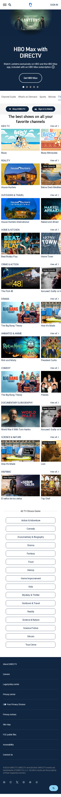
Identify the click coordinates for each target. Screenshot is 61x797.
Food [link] (30, 561)
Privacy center (9, 694)
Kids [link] (31, 586)
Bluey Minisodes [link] (49, 152)
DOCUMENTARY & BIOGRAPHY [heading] (17, 402)
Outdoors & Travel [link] (31, 603)
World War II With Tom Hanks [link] (15, 429)
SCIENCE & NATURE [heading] (11, 437)
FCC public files (9, 734)
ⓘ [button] (53, 67)
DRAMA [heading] (5, 298)
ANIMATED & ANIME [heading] (11, 333)
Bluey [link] (4, 152)
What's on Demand (27, 96)
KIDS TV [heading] (5, 126)
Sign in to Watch (45, 109)
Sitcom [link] (30, 636)
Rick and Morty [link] (8, 360)
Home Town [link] (47, 256)
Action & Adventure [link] (30, 520)
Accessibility (8, 744)
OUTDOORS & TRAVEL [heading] (12, 195)
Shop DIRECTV (18, 109)
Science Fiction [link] (30, 628)
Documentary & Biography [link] (31, 537)
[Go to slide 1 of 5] (23, 87)
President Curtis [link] (49, 360)
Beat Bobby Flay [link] (9, 256)
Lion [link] (43, 464)
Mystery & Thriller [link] (30, 595)
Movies (52, 96)
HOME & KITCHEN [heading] (10, 229)
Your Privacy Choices (16, 704)
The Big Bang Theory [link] (11, 325)
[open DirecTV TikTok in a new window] (37, 782)
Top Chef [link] (45, 498)
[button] (5, 5)
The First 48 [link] (7, 291)
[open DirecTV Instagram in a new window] (24, 782)
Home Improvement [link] (31, 578)
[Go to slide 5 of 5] (37, 87)
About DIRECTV (10, 664)
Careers (6, 674)
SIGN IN (54, 4)
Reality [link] (30, 611)
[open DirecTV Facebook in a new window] (10, 782)
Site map (7, 724)
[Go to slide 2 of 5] (27, 87)
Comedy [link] (31, 528)
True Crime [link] (30, 644)
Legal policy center (11, 684)
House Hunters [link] (8, 187)
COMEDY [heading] (6, 368)
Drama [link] (30, 545)
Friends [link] (44, 394)
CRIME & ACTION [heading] (10, 264)
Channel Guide (8, 96)
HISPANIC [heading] (6, 471)
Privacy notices (9, 714)
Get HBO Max (30, 78)
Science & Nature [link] (30, 619)
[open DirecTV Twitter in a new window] (17, 782)
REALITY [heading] (5, 160)
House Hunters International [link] (15, 222)
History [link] (30, 570)
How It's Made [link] (48, 325)
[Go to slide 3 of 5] (30, 87)
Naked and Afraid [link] (49, 222)
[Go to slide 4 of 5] (34, 87)
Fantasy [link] (31, 553)
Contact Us (8, 754)
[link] (20, 139)
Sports (43, 96)
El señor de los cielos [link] (11, 498)
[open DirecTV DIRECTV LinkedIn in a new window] (4, 782)
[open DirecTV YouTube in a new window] (30, 782)
